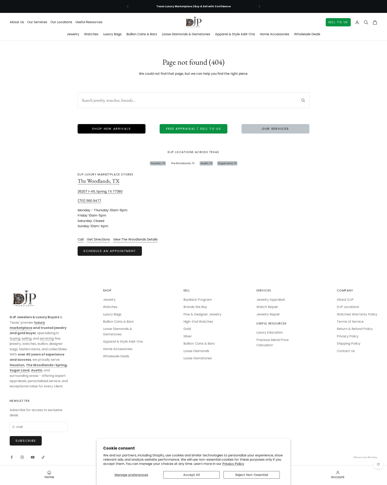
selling (26, 338)
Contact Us (346, 351)
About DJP (345, 299)
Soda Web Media (370, 457)
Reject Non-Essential (251, 475)
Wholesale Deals (307, 34)
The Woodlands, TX (183, 163)
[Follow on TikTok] (43, 457)
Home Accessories (274, 34)
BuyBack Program (197, 299)
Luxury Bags (112, 34)
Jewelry (73, 34)
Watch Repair (267, 307)
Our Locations (61, 22)
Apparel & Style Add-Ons (235, 34)
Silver (187, 336)
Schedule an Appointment (109, 251)
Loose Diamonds (196, 351)
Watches (91, 34)
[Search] (303, 100)
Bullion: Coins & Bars (199, 343)
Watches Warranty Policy (357, 314)
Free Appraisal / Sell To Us (193, 128)
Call (81, 239)
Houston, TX (158, 163)
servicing (47, 338)
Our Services (37, 22)
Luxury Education (269, 332)
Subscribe (26, 440)
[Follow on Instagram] (22, 457)
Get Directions (98, 239)
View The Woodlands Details (135, 239)
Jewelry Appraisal (270, 299)
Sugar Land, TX (227, 163)
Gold (187, 328)
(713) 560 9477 (89, 200)
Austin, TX (206, 163)
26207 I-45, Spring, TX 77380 (100, 191)
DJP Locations (348, 307)
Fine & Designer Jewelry (202, 314)
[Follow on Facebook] (12, 457)
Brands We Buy (195, 307)
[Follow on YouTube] (33, 457)
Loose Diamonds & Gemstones (186, 34)
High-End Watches (198, 321)
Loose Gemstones (197, 358)
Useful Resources (88, 22)
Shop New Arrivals (111, 128)
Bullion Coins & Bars (141, 34)
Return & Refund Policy (355, 328)
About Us (17, 22)
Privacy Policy (233, 463)
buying (15, 338)
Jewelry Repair (268, 314)
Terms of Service (350, 321)
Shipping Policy (348, 343)
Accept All (191, 475)
